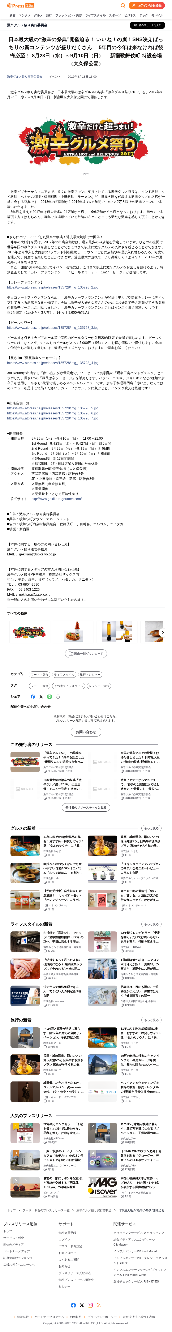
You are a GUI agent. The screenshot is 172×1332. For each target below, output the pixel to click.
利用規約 (76, 1317)
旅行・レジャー (90, 674)
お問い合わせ (86, 732)
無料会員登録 (67, 1232)
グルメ (38, 15)
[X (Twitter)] (41, 697)
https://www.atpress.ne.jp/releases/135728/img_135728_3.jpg (53, 327)
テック (143, 15)
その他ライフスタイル (68, 686)
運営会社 (23, 1317)
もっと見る (151, 828)
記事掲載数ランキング (18, 1258)
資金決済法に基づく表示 (139, 1317)
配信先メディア (13, 1244)
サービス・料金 (13, 1237)
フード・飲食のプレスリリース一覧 (46, 1210)
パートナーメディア (16, 1251)
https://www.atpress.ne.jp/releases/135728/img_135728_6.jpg (53, 413)
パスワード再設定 (70, 1246)
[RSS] (98, 1305)
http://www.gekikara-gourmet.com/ (56, 499)
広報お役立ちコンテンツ (19, 1264)
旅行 (49, 15)
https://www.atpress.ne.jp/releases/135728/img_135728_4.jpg (53, 363)
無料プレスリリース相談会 (76, 1279)
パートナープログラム (49, 1317)
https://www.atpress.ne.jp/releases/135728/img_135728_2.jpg (53, 287)
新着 (13, 15)
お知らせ (64, 1266)
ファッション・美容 (68, 15)
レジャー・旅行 (99, 686)
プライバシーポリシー (102, 1317)
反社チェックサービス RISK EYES (136, 1281)
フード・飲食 (39, 674)
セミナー (64, 1286)
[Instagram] (90, 1305)
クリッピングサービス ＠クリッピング (138, 1232)
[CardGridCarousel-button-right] (163, 632)
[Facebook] (33, 697)
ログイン (64, 1239)
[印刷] (58, 697)
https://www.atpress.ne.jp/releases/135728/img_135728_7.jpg (53, 418)
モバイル (157, 15)
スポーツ (115, 15)
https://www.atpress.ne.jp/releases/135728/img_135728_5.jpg (53, 408)
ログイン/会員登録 (149, 5)
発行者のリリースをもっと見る (86, 807)
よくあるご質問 (69, 1259)
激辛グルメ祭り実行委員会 (24, 76)
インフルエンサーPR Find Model (135, 1251)
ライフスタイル (95, 15)
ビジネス (130, 15)
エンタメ (25, 15)
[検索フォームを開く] (122, 5)
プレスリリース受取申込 (75, 1273)
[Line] (49, 697)
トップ (11, 1210)
